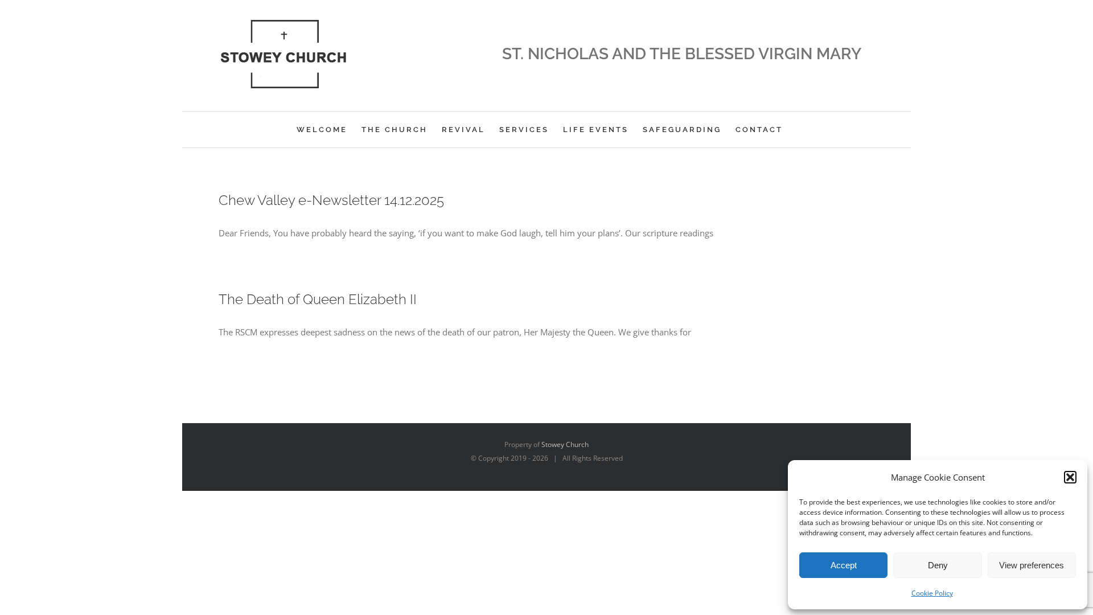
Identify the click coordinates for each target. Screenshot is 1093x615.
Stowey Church (565, 444)
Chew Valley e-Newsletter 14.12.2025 (331, 200)
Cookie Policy (932, 593)
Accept (844, 565)
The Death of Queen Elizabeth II (318, 299)
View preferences (1031, 565)
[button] (1070, 477)
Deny (938, 565)
